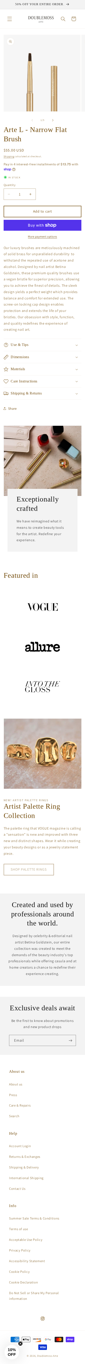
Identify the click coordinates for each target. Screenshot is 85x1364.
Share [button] (12, 408)
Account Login (20, 1146)
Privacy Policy (20, 1250)
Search (14, 1116)
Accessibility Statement (27, 1261)
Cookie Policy (19, 1271)
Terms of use (18, 1229)
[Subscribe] (70, 1040)
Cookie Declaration (23, 1282)
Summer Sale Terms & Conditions (34, 1218)
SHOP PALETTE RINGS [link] (29, 869)
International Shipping (26, 1178)
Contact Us (17, 1188)
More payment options (42, 236)
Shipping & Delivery (24, 1167)
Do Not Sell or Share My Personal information (34, 1296)
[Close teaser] (20, 1343)
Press (13, 1095)
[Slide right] (53, 120)
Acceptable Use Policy (25, 1239)
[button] (9, 19)
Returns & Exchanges (24, 1156)
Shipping (9, 156)
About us (15, 1084)
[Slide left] (32, 120)
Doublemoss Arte (47, 1355)
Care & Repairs (20, 1105)
